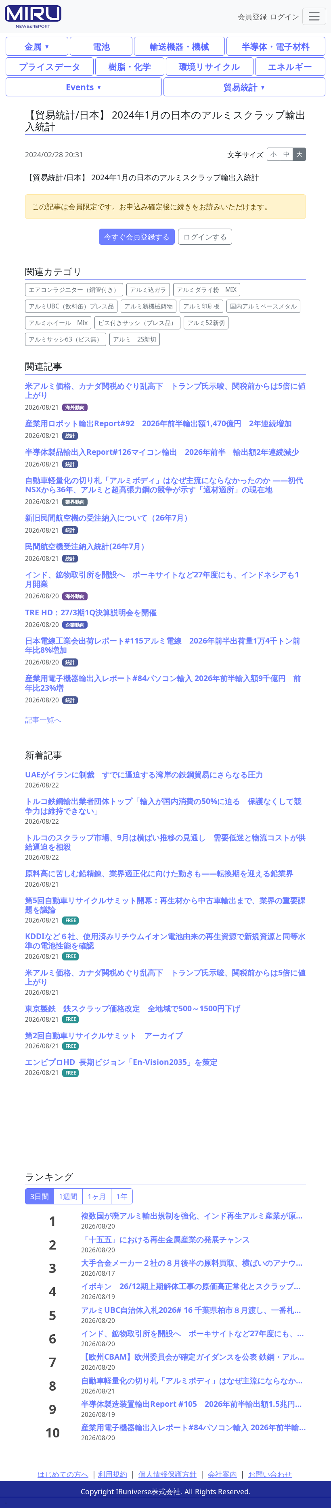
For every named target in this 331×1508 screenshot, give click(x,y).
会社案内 (222, 1474)
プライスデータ (50, 66)
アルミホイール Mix (58, 323)
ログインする (205, 237)
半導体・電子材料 (276, 46)
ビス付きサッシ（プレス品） (137, 323)
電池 (101, 46)
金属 (33, 46)
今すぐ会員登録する (137, 237)
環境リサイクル (209, 66)
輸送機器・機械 (179, 46)
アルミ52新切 (206, 323)
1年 (122, 1196)
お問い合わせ (270, 1474)
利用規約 (112, 1474)
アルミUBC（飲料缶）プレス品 (71, 306)
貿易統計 (241, 87)
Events (80, 87)
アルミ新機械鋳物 (148, 306)
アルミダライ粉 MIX (207, 289)
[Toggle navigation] (314, 16)
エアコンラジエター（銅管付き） (74, 289)
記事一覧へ (43, 720)
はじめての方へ (63, 1474)
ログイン (284, 16)
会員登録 (252, 16)
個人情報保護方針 (167, 1474)
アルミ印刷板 (201, 306)
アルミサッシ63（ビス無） (66, 339)
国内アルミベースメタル (263, 306)
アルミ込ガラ (148, 289)
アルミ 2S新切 (134, 339)
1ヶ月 (97, 1196)
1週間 (68, 1196)
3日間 (39, 1196)
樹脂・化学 (130, 66)
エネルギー (290, 66)
